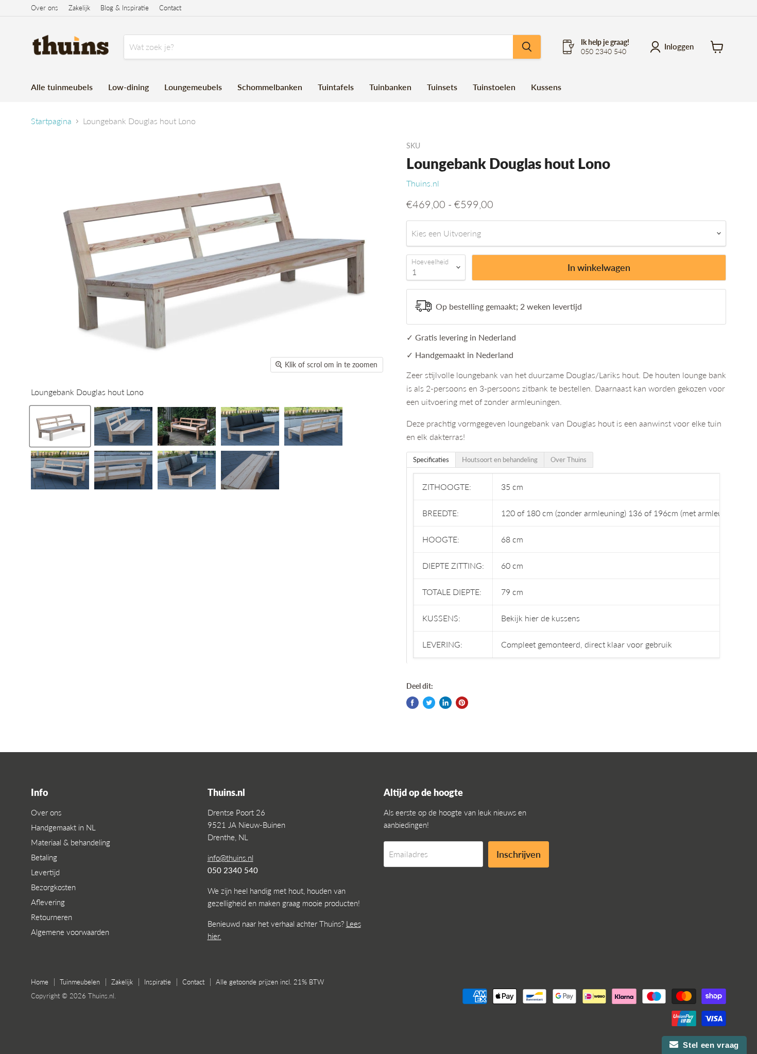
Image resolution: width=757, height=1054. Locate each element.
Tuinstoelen (494, 87)
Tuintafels (336, 87)
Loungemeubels (193, 87)
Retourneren (51, 917)
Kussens (546, 87)
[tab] (431, 460)
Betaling (44, 857)
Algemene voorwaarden (70, 932)
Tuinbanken (390, 87)
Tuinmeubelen (80, 982)
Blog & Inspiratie (124, 8)
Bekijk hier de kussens (540, 618)
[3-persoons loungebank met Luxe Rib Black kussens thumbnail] (250, 426)
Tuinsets (442, 87)
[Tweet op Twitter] (429, 702)
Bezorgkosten (53, 887)
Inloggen (679, 46)
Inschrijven (518, 854)
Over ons (44, 8)
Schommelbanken (269, 87)
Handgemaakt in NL (63, 827)
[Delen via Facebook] (412, 702)
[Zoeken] (527, 47)
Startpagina (51, 121)
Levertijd (45, 872)
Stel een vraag (708, 1045)
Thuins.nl (422, 183)
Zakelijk (79, 8)
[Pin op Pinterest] (462, 702)
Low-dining (128, 87)
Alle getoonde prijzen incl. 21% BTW (270, 982)
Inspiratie (157, 982)
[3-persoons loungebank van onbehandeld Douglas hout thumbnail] (123, 426)
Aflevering (48, 902)
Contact (170, 8)
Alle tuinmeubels (62, 87)
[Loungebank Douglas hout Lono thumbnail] (60, 426)
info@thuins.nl (230, 857)
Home (39, 982)
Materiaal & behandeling (70, 842)
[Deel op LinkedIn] (445, 702)
